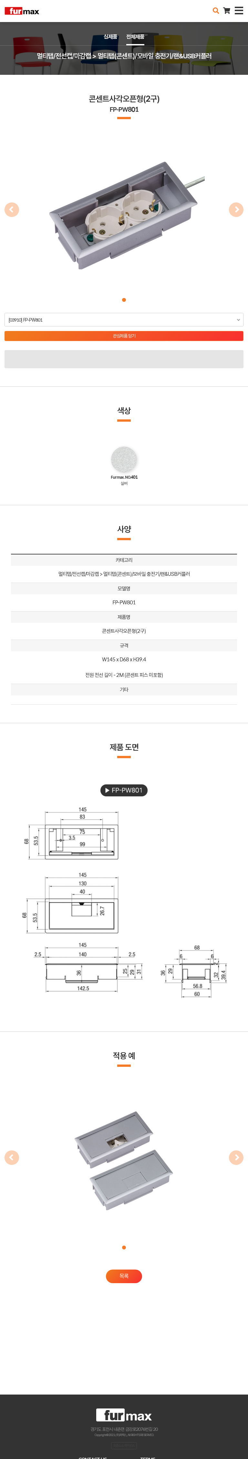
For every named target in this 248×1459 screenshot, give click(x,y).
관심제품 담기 (124, 335)
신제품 (110, 36)
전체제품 (135, 36)
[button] (124, 300)
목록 (124, 1276)
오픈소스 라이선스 (124, 1445)
